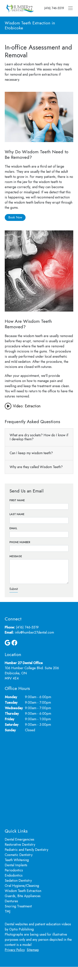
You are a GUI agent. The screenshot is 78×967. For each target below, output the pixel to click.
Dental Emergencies (19, 839)
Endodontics (14, 875)
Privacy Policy (15, 949)
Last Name (16, 514)
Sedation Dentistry (18, 880)
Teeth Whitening (17, 860)
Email (13, 528)
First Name (17, 500)
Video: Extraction (27, 406)
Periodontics (14, 870)
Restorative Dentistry (20, 844)
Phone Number (19, 542)
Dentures (11, 901)
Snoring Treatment (18, 906)
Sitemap (33, 949)
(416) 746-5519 (54, 8)
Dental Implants (16, 865)
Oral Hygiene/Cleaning (22, 885)
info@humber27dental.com (34, 632)
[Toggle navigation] (70, 8)
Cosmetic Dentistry (19, 854)
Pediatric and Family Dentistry (26, 849)
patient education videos (53, 924)
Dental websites (16, 924)
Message (15, 556)
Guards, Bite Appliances (23, 895)
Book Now (15, 217)
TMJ (7, 911)
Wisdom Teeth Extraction (23, 890)
